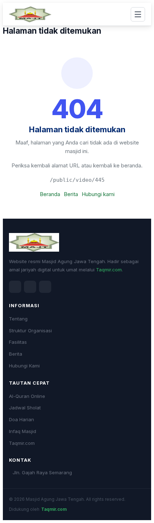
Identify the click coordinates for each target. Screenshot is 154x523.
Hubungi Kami (24, 366)
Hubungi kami (98, 194)
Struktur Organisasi (30, 330)
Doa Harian (21, 419)
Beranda (50, 194)
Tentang (18, 319)
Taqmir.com (109, 269)
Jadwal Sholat (25, 407)
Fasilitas (18, 342)
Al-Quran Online (27, 396)
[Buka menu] (138, 14)
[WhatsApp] (45, 287)
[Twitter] (30, 287)
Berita (71, 194)
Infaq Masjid (22, 431)
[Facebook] (15, 287)
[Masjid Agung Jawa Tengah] (30, 14)
